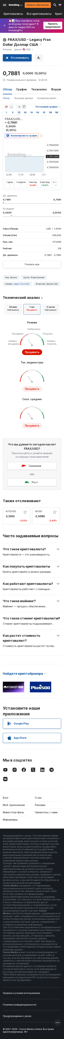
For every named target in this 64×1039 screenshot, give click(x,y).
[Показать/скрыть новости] (24, 107)
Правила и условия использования (21, 993)
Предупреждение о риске (17, 1016)
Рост (35, 482)
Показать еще (32, 264)
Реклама (40, 804)
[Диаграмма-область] (11, 107)
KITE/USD (11, 511)
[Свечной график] (6, 107)
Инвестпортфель (13, 812)
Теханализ (39, 89)
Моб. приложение (14, 804)
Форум (56, 89)
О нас (38, 797)
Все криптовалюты (39, 13)
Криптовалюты (13, 13)
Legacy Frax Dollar (22, 284)
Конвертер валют (46, 98)
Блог (6, 797)
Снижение (35, 465)
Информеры (10, 819)
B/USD (38, 511)
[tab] (13, 309)
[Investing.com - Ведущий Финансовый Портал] (16, 5)
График (21, 89)
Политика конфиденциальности (19, 1004)
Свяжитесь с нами (46, 812)
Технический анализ (21, 297)
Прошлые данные (23, 98)
